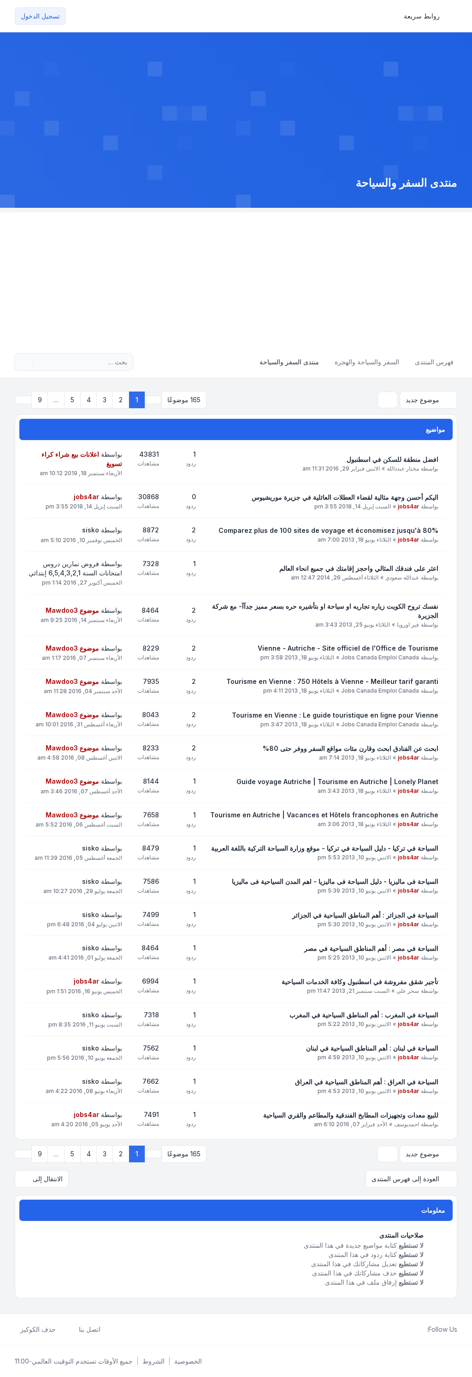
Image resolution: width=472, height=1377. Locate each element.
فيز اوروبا (408, 624)
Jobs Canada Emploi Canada (380, 657)
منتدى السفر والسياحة (406, 182)
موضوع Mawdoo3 (72, 610)
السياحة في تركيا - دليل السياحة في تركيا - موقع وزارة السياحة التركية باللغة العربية (324, 848)
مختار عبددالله (403, 468)
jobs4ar (408, 506)
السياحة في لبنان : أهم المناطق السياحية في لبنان (372, 1048)
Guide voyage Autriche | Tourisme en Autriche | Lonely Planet (337, 781)
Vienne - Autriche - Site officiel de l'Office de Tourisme (348, 648)
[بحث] (40, 362)
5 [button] (72, 400)
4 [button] (89, 400)
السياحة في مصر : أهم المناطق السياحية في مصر (371, 948)
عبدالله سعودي (402, 577)
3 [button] (104, 400)
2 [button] (121, 400)
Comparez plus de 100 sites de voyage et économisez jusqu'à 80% (328, 530)
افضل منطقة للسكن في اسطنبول (392, 459)
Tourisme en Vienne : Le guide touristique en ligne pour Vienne (335, 715)
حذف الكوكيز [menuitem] (38, 1329)
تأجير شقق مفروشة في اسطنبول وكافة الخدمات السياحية (360, 981)
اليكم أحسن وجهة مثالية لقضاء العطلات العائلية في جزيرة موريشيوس (345, 497)
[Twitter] (414, 1329)
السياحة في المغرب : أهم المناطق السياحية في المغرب (363, 1015)
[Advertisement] (236, 277)
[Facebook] (421, 1329)
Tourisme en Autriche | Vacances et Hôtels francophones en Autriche (324, 815)
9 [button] (40, 400)
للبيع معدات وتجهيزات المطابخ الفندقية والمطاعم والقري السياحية (350, 1115)
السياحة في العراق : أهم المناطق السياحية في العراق (366, 1082)
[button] (23, 400)
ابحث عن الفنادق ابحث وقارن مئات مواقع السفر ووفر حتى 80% (350, 748)
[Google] (399, 1329)
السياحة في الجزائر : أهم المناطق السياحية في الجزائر (365, 915)
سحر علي (407, 990)
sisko (90, 530)
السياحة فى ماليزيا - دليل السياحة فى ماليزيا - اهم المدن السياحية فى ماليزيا (335, 881)
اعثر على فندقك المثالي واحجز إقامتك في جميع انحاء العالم (358, 568)
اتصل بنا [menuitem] (89, 1329)
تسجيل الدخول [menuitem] (40, 16)
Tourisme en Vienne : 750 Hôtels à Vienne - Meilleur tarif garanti (332, 681)
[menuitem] (426, 16)
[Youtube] (406, 1329)
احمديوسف (406, 1124)
